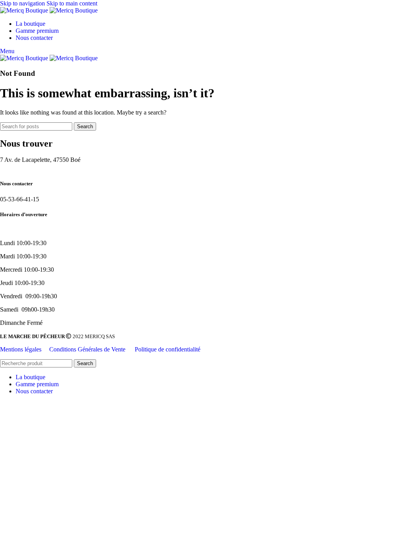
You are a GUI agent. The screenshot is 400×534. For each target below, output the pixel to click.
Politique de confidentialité (167, 349)
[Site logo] (25, 10)
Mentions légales (20, 349)
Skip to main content (71, 3)
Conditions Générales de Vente (88, 349)
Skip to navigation (23, 3)
